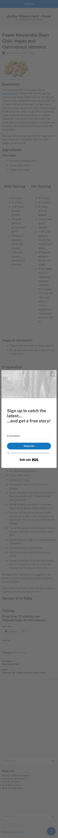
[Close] (52, 374)
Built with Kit (29, 459)
